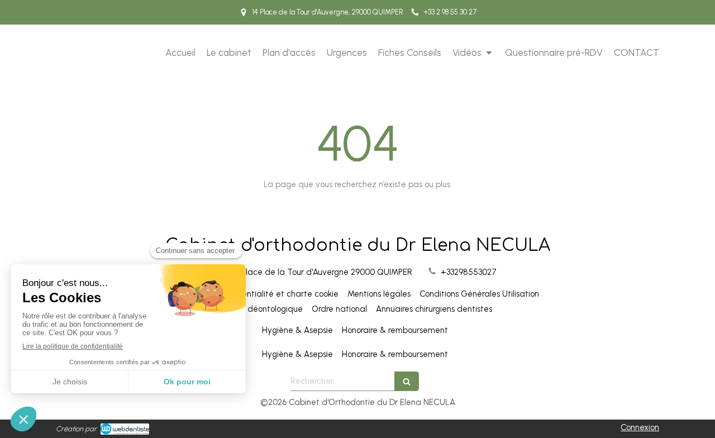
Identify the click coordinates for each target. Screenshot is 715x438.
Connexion (640, 427)
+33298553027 (469, 272)
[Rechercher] (406, 381)
